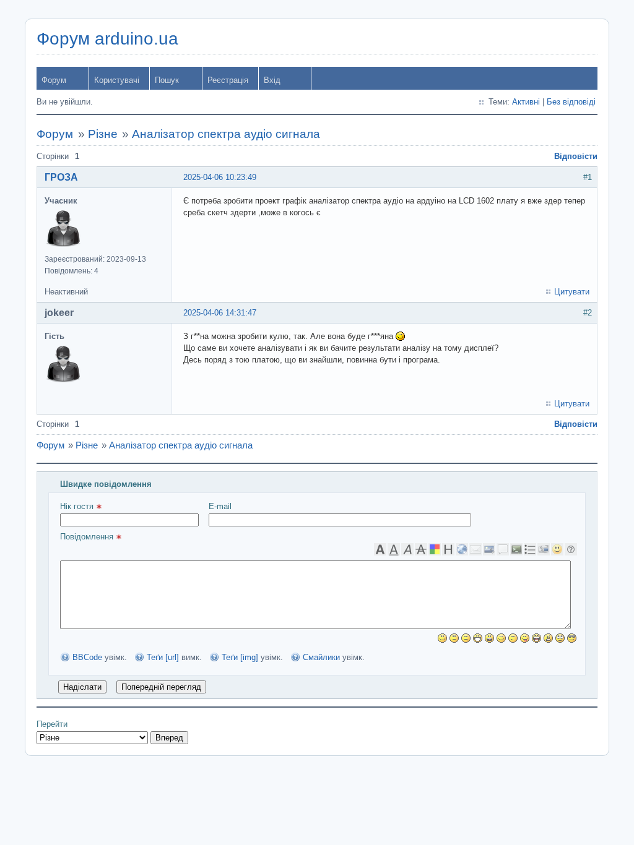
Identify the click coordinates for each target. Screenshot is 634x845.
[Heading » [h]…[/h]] (448, 549)
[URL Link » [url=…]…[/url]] (462, 549)
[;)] (501, 638)
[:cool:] (572, 638)
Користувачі (116, 80)
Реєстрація (227, 80)
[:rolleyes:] (560, 638)
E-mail (220, 506)
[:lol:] (536, 638)
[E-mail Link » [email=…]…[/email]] (475, 549)
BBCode (87, 657)
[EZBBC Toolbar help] (571, 549)
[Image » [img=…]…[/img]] (489, 549)
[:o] (489, 638)
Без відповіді (571, 101)
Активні (526, 101)
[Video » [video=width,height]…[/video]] (543, 549)
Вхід (272, 80)
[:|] (454, 638)
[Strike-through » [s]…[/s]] (421, 549)
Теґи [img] (240, 657)
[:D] (477, 638)
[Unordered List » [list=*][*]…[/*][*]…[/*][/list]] (530, 549)
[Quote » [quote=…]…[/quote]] (503, 549)
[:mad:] (548, 638)
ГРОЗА (61, 177)
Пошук (167, 80)
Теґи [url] (163, 657)
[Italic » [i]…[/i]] (407, 549)
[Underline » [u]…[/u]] (394, 549)
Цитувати (571, 291)
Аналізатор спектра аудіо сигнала (226, 133)
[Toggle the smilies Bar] (557, 549)
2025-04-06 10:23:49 (219, 177)
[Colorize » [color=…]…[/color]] (434, 549)
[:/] (513, 638)
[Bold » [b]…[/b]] (380, 549)
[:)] (442, 638)
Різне (103, 133)
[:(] (466, 638)
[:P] (524, 638)
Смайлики (321, 657)
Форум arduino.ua (107, 38)
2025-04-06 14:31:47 (219, 312)
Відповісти (575, 156)
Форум (53, 80)
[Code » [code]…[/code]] (516, 549)
